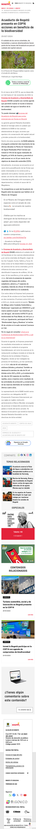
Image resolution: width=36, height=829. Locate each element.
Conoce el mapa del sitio (14, 755)
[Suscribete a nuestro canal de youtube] (25, 795)
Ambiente (7, 597)
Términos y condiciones (27, 820)
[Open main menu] (12, 3)
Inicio (3, 8)
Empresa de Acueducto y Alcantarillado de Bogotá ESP (13, 434)
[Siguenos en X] (17, 795)
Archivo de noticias (12, 762)
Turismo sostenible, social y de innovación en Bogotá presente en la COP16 (17, 604)
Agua (4, 428)
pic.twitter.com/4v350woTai (15, 237)
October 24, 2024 (26, 244)
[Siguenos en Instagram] (21, 795)
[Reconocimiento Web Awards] (27, 811)
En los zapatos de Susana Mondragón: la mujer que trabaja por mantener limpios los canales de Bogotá (22, 497)
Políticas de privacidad (17, 820)
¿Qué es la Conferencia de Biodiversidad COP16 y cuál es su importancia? (17, 335)
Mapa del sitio (8, 821)
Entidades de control (12, 758)
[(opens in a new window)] (27, 455)
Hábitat (17, 8)
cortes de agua (25, 423)
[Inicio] (6, 3)
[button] (18, 455)
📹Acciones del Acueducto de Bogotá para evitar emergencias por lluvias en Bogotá (14, 116)
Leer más (30, 615)
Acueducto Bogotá (9, 423)
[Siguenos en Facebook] (10, 795)
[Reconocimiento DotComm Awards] (16, 811)
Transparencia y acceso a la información (15, 767)
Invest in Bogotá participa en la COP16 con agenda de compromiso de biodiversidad (17, 649)
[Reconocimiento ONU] (7, 811)
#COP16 (17, 231)
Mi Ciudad (10, 8)
